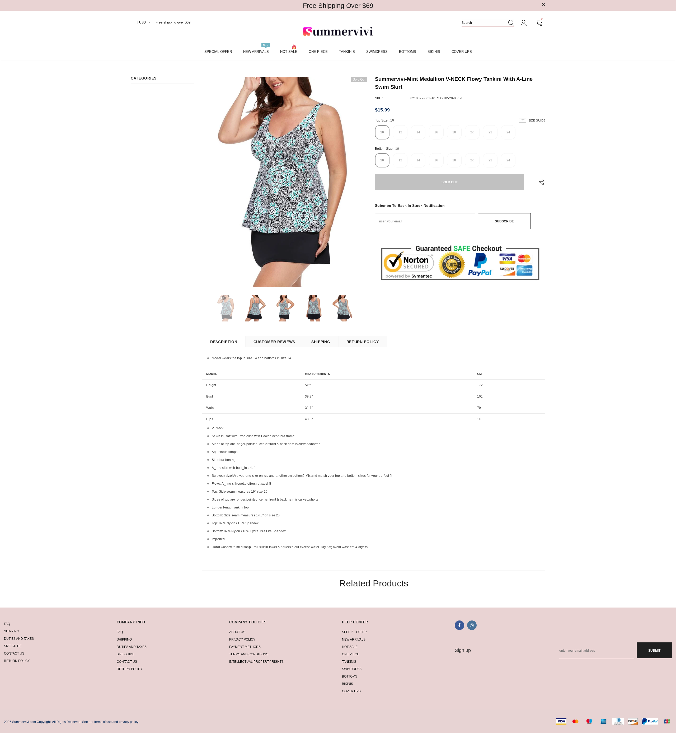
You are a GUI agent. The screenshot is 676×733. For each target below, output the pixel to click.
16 (436, 132)
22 (490, 132)
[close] (543, 5)
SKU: (379, 98)
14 (418, 132)
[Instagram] (472, 625)
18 (454, 132)
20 (472, 132)
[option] (284, 182)
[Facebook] (459, 625)
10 (382, 132)
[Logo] (338, 32)
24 (508, 132)
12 (400, 132)
